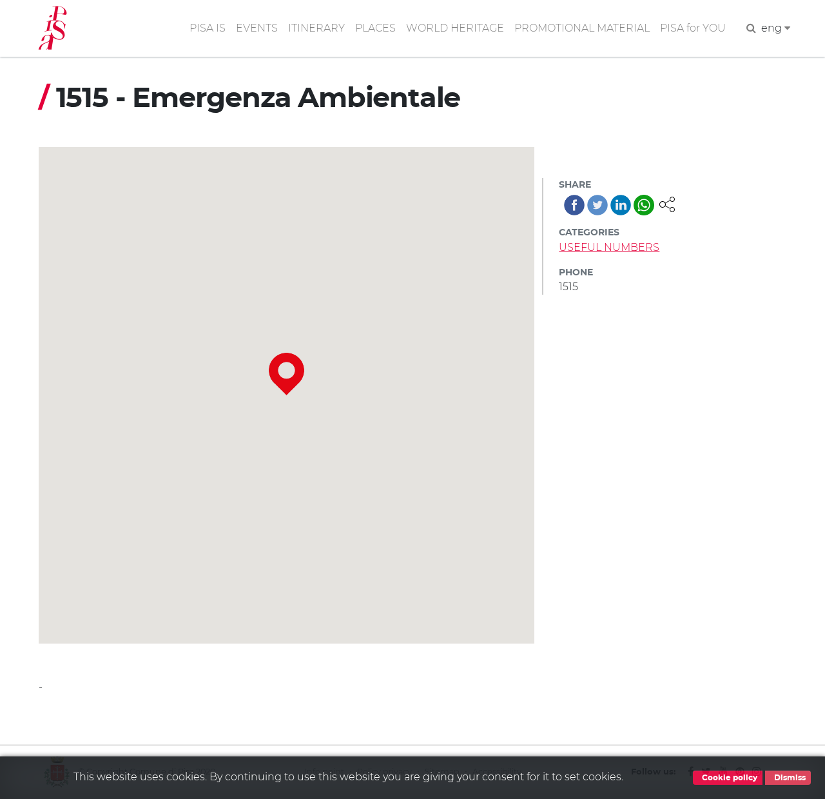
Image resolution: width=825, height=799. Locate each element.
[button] (667, 203)
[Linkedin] (620, 205)
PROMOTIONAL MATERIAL (582, 28)
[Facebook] (574, 205)
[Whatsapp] (644, 205)
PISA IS (207, 28)
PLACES (375, 28)
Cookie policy (728, 778)
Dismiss (789, 778)
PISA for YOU (693, 28)
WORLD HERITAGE (455, 28)
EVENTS (257, 28)
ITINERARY (316, 28)
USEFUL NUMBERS (609, 247)
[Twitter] (597, 205)
